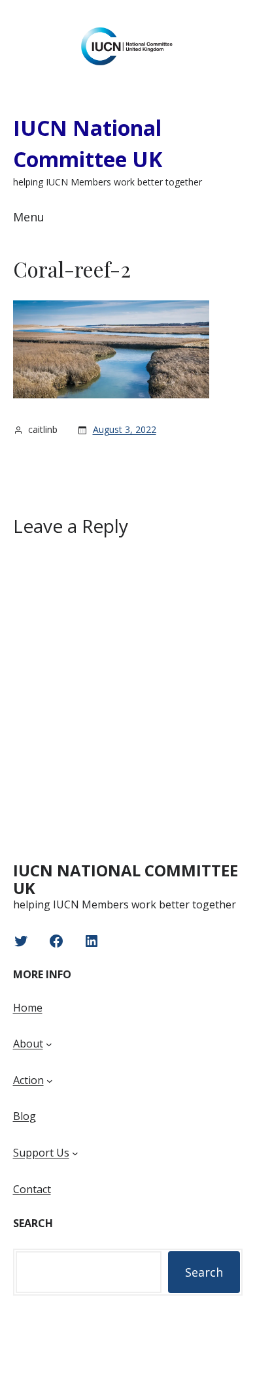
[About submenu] (49, 1044)
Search (204, 1272)
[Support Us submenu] (75, 1153)
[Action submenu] (49, 1081)
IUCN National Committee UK (125, 879)
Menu (28, 217)
